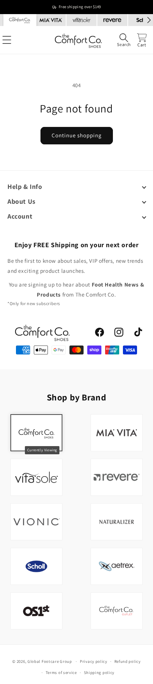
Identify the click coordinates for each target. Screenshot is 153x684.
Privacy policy (93, 661)
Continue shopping (77, 135)
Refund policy (127, 661)
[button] (124, 40)
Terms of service (61, 672)
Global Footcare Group (49, 661)
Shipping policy (99, 672)
